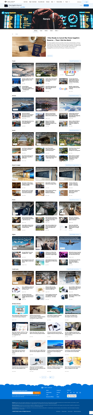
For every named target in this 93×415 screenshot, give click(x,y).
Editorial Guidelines (77, 411)
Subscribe (37, 392)
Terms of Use (70, 411)
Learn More (22, 7)
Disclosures (58, 411)
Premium (58, 392)
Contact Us (59, 390)
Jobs (57, 394)
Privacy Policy (64, 411)
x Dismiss (81, 5)
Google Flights (49, 392)
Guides (58, 396)
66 (50, 377)
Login (86, 1)
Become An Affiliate (50, 396)
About (47, 390)
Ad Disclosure (79, 1)
